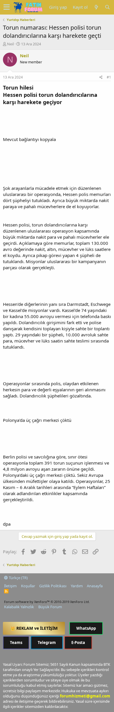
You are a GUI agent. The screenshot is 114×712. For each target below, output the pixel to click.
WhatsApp (86, 628)
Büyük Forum (50, 606)
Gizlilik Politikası (52, 585)
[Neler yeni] (96, 7)
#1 (109, 77)
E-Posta (78, 642)
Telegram (47, 642)
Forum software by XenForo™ (47, 601)
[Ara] (107, 7)
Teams (16, 642)
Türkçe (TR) (18, 577)
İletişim (10, 585)
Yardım (77, 585)
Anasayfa (95, 585)
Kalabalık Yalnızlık (19, 606)
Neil (10, 44)
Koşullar (28, 585)
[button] (6, 7)
